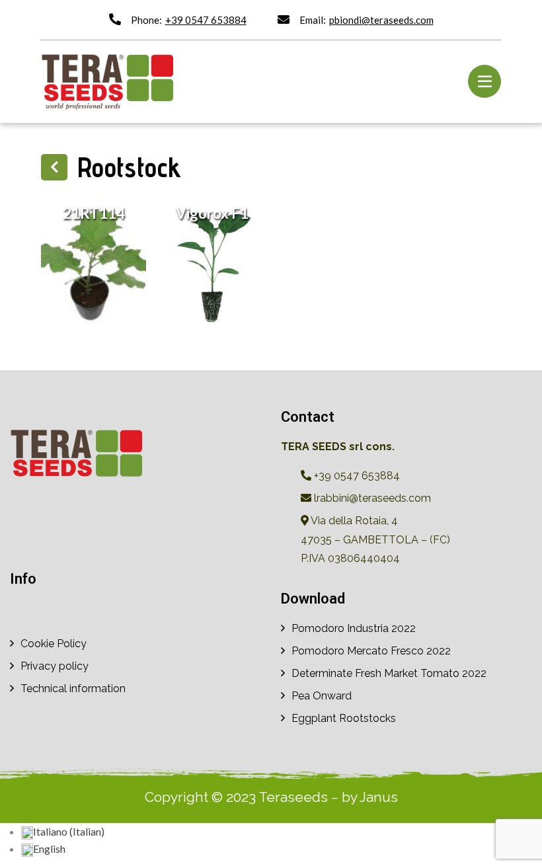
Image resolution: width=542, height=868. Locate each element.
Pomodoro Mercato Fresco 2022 (371, 651)
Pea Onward (321, 696)
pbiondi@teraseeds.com (381, 20)
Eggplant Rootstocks (343, 718)
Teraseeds (293, 797)
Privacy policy (54, 666)
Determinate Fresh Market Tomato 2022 (388, 673)
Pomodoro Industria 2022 (353, 628)
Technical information (73, 688)
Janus (379, 797)
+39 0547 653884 (206, 20)
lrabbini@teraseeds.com (371, 498)
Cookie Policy (53, 643)
